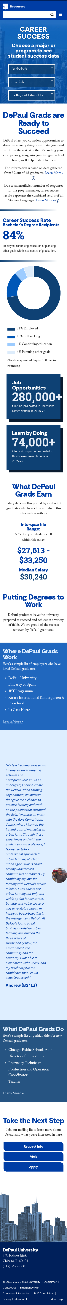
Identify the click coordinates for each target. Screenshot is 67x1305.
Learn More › (13, 721)
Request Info (33, 1146)
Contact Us (9, 1287)
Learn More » (45, 200)
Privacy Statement (14, 1299)
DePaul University (5, 7)
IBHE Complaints (44, 1293)
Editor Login (57, 1299)
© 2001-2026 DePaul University (21, 1281)
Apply (33, 1167)
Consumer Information (16, 1293)
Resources (17, 6)
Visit (33, 1156)
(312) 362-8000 (14, 1266)
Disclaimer (50, 1281)
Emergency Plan (29, 1287)
